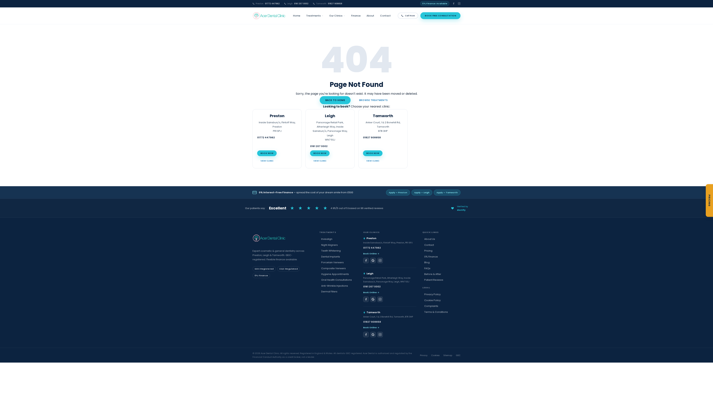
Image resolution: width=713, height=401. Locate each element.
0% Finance (431, 256)
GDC (458, 355)
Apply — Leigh (421, 192)
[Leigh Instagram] (380, 299)
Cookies (435, 355)
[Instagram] (459, 3)
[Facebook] (453, 3)
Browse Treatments (373, 100)
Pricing (428, 250)
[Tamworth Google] (373, 334)
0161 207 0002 (297, 3)
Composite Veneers (333, 268)
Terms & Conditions (436, 312)
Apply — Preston (398, 192)
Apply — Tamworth (447, 192)
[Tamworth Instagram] (380, 334)
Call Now (410, 15)
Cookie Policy (432, 300)
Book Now (267, 153)
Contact (385, 15)
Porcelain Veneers (332, 262)
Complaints (431, 306)
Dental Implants (330, 256)
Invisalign (326, 239)
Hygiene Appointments (335, 274)
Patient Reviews (433, 280)
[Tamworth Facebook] (366, 334)
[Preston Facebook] (366, 260)
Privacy (423, 355)
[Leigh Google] (373, 299)
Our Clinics (335, 15)
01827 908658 (329, 3)
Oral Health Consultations (336, 280)
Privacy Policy (432, 294)
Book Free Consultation (440, 15)
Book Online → (371, 253)
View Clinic (267, 160)
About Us (429, 239)
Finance (356, 15)
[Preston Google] (373, 260)
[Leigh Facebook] (366, 299)
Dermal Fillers (329, 291)
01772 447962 (268, 3)
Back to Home (335, 100)
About (370, 15)
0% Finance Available (434, 3)
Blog (427, 262)
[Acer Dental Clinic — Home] (269, 16)
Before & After (432, 274)
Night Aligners (329, 245)
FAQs (427, 268)
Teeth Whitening (331, 250)
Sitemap (447, 355)
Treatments (313, 15)
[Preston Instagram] (380, 260)
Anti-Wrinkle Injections (334, 286)
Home (296, 15)
